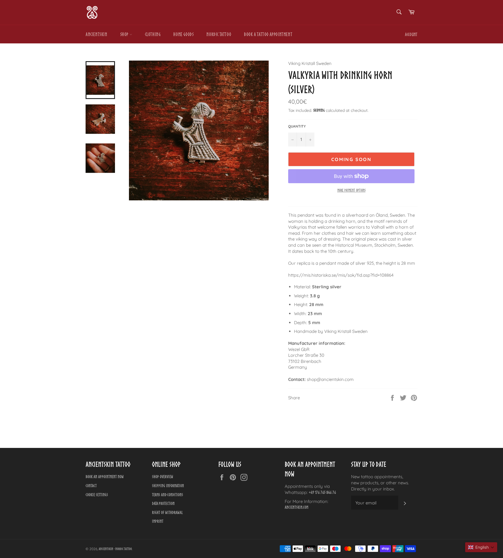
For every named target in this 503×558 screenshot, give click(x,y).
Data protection (163, 503)
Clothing (153, 34)
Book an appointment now (105, 476)
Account (411, 34)
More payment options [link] (351, 190)
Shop (125, 34)
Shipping (319, 110)
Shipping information (168, 485)
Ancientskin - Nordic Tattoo (115, 549)
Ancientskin (96, 34)
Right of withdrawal (167, 512)
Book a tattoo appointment (268, 34)
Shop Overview (162, 476)
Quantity (297, 126)
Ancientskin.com (296, 507)
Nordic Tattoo (218, 34)
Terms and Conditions (167, 494)
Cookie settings (97, 494)
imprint (157, 521)
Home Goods (183, 34)
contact (91, 485)
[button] (481, 547)
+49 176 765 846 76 (322, 492)
